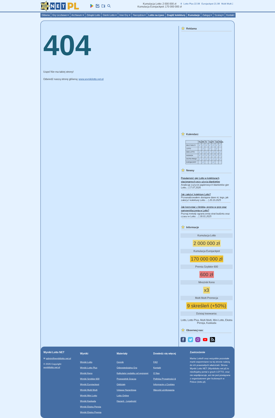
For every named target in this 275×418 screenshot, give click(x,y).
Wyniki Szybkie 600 (89, 379)
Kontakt (230, 15)
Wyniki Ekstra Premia (90, 412)
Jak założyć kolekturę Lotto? (196, 194)
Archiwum (77, 15)
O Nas (156, 373)
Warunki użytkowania (163, 390)
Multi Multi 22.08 (226, 3)
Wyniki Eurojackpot (89, 384)
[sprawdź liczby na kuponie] (96, 6)
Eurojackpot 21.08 (207, 3)
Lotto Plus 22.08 (188, 3)
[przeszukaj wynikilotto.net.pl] (108, 6)
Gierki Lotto (110, 15)
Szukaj (219, 15)
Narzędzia (139, 15)
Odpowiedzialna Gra (127, 367)
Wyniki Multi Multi (88, 390)
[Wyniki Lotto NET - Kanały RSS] (212, 339)
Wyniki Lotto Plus (88, 367)
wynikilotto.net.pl (51, 367)
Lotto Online (123, 395)
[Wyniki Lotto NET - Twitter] (190, 339)
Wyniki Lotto (86, 362)
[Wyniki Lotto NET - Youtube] (205, 339)
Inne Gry (124, 15)
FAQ (155, 362)
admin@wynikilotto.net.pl (58, 358)
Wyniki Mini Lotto (88, 395)
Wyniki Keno (86, 373)
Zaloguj (207, 15)
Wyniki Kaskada (88, 401)
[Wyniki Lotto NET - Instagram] (197, 339)
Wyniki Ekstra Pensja (90, 406)
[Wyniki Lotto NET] (59, 10)
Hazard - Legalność (126, 401)
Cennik (120, 362)
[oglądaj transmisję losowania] (102, 6)
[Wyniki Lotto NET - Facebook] (183, 339)
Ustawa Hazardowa (126, 390)
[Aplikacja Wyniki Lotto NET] (91, 6)
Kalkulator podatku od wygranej (132, 373)
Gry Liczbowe (60, 15)
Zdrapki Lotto (93, 15)
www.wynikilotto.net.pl (91, 79)
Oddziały (121, 384)
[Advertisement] (206, 80)
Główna (46, 15)
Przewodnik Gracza (126, 379)
